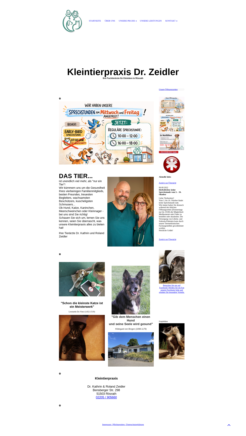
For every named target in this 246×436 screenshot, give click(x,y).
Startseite (95, 21)
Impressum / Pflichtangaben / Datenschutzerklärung (123, 424)
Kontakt (170, 21)
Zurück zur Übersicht (167, 183)
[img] (72, 21)
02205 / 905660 (106, 397)
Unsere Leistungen (151, 21)
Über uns (110, 21)
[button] (229, 425)
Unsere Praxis (127, 21)
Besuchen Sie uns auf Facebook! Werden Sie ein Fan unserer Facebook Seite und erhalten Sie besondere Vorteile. (171, 288)
